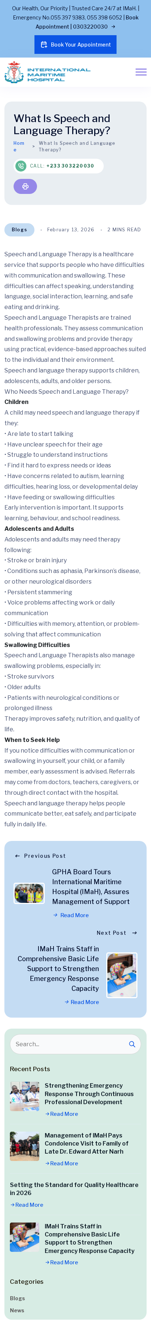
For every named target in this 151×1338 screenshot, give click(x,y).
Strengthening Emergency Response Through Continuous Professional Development (89, 1094)
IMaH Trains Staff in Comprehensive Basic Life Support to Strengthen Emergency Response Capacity (58, 968)
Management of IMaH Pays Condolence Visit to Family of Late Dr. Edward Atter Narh (87, 1143)
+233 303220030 (71, 166)
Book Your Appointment (81, 44)
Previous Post (45, 856)
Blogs (19, 229)
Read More (74, 915)
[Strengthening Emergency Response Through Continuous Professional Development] (24, 1096)
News (17, 1310)
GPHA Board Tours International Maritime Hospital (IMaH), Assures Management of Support (91, 886)
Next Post (112, 933)
